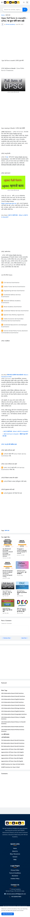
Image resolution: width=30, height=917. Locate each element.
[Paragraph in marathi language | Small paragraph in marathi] (22, 543)
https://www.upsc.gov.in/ (8, 203)
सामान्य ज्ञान (8, 15)
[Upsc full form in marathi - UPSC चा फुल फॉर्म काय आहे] (7, 585)
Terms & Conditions (15, 873)
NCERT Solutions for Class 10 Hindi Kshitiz (12, 764)
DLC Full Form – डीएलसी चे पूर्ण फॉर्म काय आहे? (22, 592)
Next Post (24, 638)
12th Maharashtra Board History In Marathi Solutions (13, 722)
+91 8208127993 (16, 896)
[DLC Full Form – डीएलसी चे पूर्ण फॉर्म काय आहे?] (22, 585)
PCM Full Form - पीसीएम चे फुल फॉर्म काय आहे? (7, 610)
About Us (15, 851)
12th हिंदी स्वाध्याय (5, 734)
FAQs (15, 859)
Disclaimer (15, 876)
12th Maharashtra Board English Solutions (12, 711)
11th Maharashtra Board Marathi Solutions (13, 705)
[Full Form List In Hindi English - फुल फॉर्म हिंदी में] (22, 565)
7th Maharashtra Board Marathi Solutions (12, 740)
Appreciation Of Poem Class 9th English (12, 761)
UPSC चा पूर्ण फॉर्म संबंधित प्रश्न (9, 444)
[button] (2, 2)
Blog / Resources (15, 854)
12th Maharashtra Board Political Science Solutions (12, 730)
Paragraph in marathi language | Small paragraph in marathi (22, 551)
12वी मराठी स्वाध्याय (5, 737)
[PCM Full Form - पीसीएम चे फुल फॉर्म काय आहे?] (7, 603)
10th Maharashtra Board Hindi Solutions (12, 693)
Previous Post (7, 638)
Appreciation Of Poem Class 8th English (12, 758)
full (7, 157)
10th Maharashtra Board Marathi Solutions (13, 696)
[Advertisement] (15, 42)
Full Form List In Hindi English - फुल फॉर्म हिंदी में (21, 572)
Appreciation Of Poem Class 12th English (12, 755)
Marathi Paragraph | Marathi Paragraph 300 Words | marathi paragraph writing (8, 573)
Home (3, 15)
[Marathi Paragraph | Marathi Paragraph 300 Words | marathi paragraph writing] (7, 565)
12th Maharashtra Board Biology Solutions (13, 708)
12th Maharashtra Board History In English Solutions (13, 718)
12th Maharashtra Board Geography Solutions (14, 714)
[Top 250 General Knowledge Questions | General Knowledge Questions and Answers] (7, 543)
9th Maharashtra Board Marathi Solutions (12, 746)
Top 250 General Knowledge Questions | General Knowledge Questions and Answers (8, 552)
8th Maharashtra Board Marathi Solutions (12, 743)
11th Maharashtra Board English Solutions (12, 699)
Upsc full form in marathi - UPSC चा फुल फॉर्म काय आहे (7, 592)
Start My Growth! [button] (7, 914)
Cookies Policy (15, 878)
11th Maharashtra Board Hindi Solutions (12, 702)
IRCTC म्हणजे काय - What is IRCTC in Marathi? (15, 431)
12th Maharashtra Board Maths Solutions (12, 726)
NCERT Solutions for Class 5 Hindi (10, 767)
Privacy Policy (15, 870)
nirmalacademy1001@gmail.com (16, 894)
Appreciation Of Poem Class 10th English (12, 749)
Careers (15, 857)
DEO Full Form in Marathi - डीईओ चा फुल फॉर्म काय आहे (21, 610)
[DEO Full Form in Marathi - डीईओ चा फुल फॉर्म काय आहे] (22, 603)
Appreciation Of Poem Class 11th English (12, 752)
